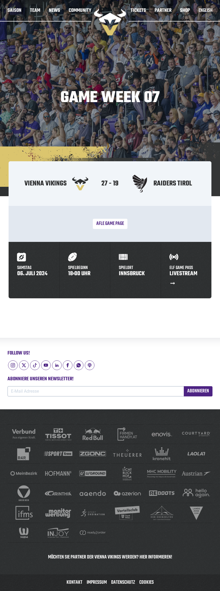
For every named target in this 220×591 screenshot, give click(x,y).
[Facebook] (67, 365)
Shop (185, 11)
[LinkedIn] (57, 365)
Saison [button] (14, 11)
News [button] (54, 11)
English (205, 11)
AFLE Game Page (110, 224)
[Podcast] (89, 365)
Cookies (146, 582)
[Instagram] (13, 365)
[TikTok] (35, 365)
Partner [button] (163, 11)
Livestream (183, 272)
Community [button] (80, 11)
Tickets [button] (138, 11)
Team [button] (35, 11)
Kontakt (74, 582)
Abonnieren (198, 391)
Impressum (97, 582)
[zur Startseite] (110, 22)
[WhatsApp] (78, 365)
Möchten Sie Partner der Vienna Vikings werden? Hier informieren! (110, 557)
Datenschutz (123, 582)
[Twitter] (24, 365)
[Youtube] (46, 365)
